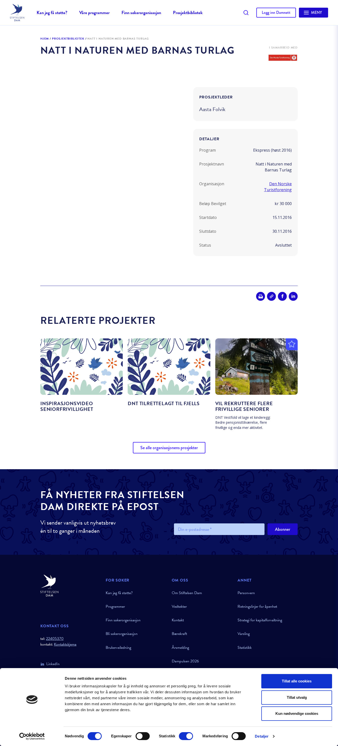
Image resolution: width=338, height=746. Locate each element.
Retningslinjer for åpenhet (257, 606)
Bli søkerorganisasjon (122, 634)
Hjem (44, 39)
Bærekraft (179, 634)
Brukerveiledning (118, 648)
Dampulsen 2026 (185, 661)
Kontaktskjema (65, 644)
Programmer (115, 606)
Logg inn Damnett (276, 12)
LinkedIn (53, 664)
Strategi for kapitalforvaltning (260, 620)
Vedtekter (179, 606)
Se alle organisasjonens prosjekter (169, 447)
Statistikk (245, 648)
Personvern (246, 593)
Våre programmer (94, 12)
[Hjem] (70, 586)
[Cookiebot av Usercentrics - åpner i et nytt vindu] (32, 736)
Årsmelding (180, 648)
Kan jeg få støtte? (52, 12)
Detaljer (261, 736)
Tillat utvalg (297, 697)
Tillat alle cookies (297, 681)
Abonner (282, 529)
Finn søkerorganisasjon (141, 12)
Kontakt (178, 620)
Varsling (244, 634)
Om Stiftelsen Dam (187, 593)
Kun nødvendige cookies (296, 713)
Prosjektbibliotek (188, 12)
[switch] (143, 736)
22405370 (55, 639)
